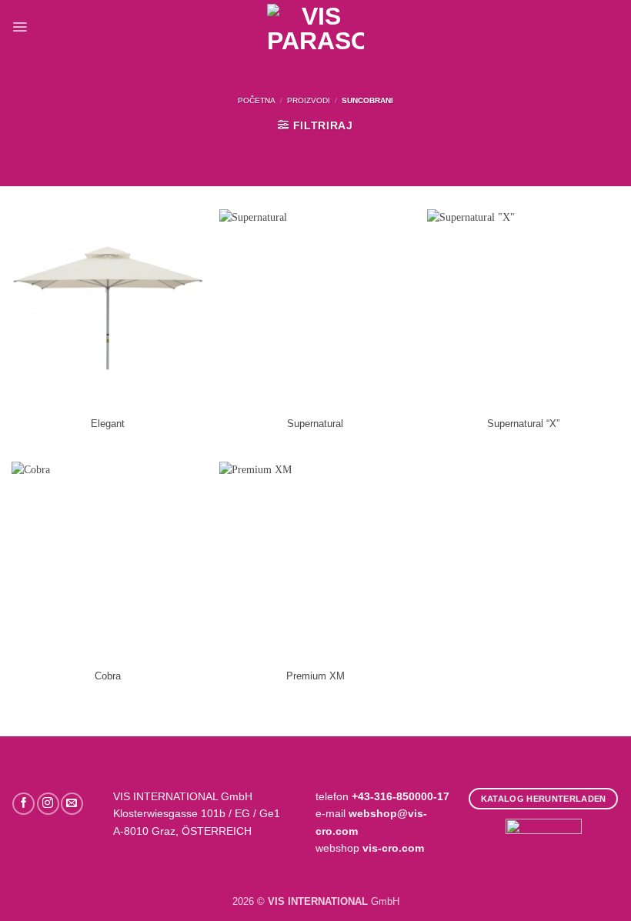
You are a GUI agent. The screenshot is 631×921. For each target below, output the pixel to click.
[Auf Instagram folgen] (48, 804)
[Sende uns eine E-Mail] (72, 804)
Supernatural (315, 424)
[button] (20, 26)
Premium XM (315, 676)
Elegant (108, 424)
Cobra (108, 676)
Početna (256, 100)
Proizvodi (308, 100)
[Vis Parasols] (315, 27)
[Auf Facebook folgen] (23, 804)
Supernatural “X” (523, 424)
